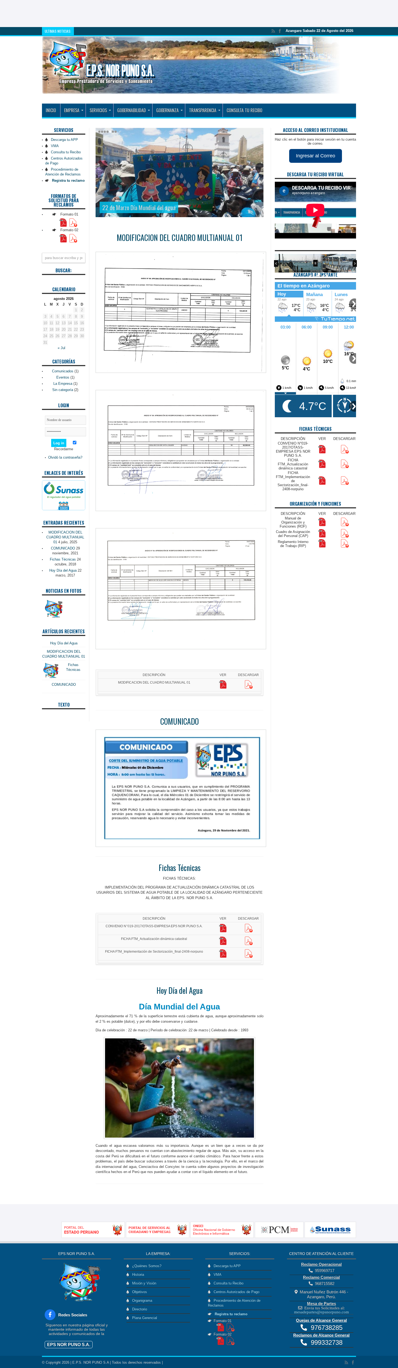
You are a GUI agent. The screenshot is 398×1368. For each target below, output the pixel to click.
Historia (137, 1275)
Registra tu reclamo (230, 1314)
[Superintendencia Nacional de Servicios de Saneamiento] (318, 1237)
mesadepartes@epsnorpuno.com (321, 1312)
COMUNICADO (179, 721)
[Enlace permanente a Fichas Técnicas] (50, 677)
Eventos (62, 377)
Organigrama (141, 1301)
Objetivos (138, 1292)
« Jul (61, 348)
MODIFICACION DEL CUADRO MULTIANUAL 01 (180, 237)
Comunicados (62, 371)
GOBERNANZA (167, 110)
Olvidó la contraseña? (65, 457)
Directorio (138, 1309)
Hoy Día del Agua (179, 990)
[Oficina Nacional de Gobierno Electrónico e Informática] (211, 1237)
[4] (320, 276)
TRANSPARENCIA (202, 110)
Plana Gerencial (143, 1318)
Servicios (98, 110)
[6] (327, 276)
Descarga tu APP (63, 140)
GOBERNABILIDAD (131, 110)
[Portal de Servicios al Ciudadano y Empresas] (146, 1237)
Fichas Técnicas (180, 867)
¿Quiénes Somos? (145, 1266)
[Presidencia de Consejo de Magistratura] (268, 1237)
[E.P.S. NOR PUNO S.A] (191, 90)
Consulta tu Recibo (244, 110)
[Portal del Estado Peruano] (82, 1237)
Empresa (71, 110)
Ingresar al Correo (315, 155)
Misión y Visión (143, 1283)
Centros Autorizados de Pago (235, 1292)
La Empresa (62, 384)
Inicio (51, 110)
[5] (323, 276)
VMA (54, 146)
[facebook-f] (50, 1314)
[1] (310, 276)
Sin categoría (62, 390)
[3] (317, 276)
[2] (314, 276)
